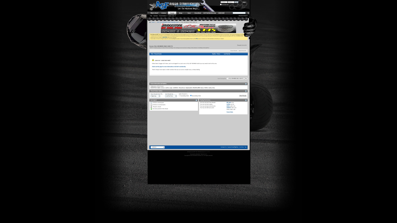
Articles (163, 13)
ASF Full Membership (209, 13)
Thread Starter (158, 54)
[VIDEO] (229, 107)
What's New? (154, 13)
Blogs (180, 13)
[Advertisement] (198, 120)
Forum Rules (230, 112)
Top (246, 78)
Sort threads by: (169, 94)
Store (189, 13)
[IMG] (228, 106)
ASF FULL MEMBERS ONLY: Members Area (168, 22)
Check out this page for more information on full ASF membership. (169, 66)
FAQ (151, 15)
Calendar (155, 15)
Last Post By (227, 54)
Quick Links (171, 15)
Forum (172, 13)
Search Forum (242, 50)
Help (244, 2)
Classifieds (197, 13)
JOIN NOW (221, 13)
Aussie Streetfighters (233, 147)
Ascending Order (184, 96)
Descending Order (196, 96)
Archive (241, 147)
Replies (214, 54)
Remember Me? (225, 4)
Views (218, 54)
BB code (229, 102)
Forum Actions (162, 15)
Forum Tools (233, 50)
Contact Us (224, 147)
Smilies (228, 104)
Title (152, 54)
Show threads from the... (157, 94)
